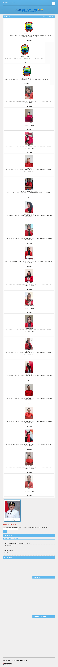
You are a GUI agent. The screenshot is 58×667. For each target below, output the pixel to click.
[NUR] (29, 481)
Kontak (25, 660)
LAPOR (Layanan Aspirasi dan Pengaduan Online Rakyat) (17, 543)
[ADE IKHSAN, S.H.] (26, 71)
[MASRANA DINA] (29, 321)
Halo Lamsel (7, 541)
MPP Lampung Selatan (9, 545)
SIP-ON (6, 552)
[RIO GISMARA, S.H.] (29, 27)
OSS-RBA (6, 548)
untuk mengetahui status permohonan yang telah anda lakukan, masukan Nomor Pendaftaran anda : (25, 527)
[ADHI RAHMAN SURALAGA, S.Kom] (29, 184)
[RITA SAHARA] (29, 367)
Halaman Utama (6, 660)
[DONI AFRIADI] (29, 161)
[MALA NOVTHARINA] (29, 298)
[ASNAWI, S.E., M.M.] (24, 49)
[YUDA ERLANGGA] (29, 458)
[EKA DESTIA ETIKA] (29, 207)
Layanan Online (19, 660)
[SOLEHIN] (29, 390)
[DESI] (29, 138)
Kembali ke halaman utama (48, 16)
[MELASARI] (29, 344)
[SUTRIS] (29, 413)
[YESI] (29, 436)
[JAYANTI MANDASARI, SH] (29, 253)
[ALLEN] (29, 92)
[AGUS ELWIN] (29, 115)
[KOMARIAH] (29, 275)
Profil (13, 660)
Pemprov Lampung (8, 550)
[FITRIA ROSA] (29, 230)
